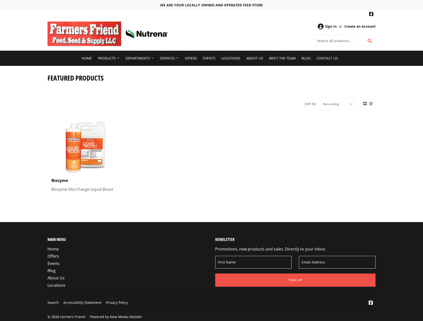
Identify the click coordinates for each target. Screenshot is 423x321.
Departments (138, 58)
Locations (230, 58)
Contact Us (327, 58)
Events (209, 58)
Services (168, 58)
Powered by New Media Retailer (116, 316)
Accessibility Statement (82, 302)
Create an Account (360, 26)
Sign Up (295, 280)
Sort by (310, 103)
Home (87, 58)
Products (107, 58)
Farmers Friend (72, 316)
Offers (191, 58)
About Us (254, 58)
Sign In (331, 26)
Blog (306, 58)
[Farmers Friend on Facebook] (371, 14)
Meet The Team (282, 58)
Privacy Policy (117, 302)
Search (53, 302)
